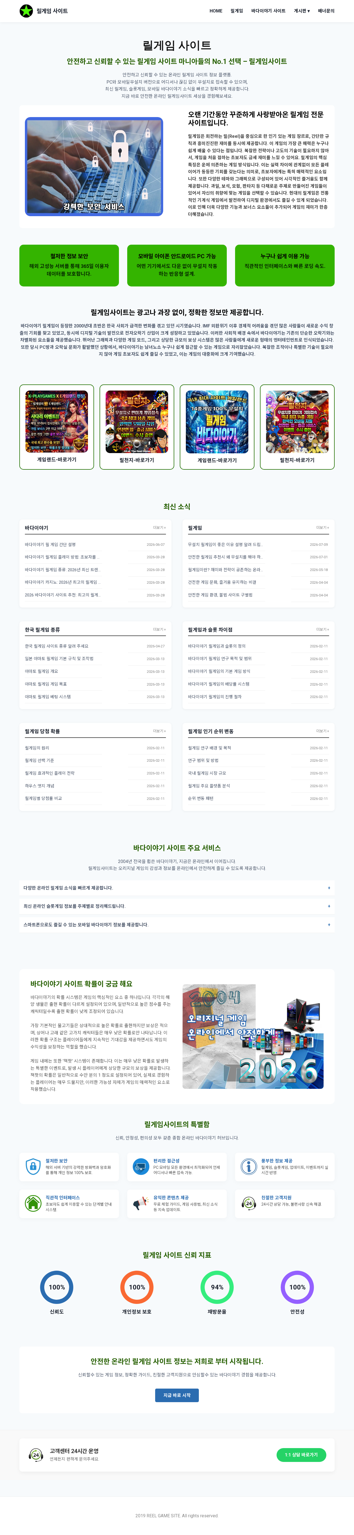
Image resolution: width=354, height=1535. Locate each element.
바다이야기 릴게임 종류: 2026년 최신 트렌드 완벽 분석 (72, 569)
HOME (216, 11)
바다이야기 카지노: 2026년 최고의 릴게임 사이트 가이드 (74, 582)
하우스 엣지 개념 (39, 786)
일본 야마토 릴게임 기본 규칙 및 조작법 (59, 658)
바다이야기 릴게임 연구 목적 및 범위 (220, 658)
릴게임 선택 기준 (39, 760)
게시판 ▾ (302, 11)
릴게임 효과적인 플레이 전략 (50, 773)
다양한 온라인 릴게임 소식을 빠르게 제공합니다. (68, 888)
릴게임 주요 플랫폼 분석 (209, 786)
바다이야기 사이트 (268, 11)
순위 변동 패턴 (201, 798)
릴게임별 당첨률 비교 (43, 798)
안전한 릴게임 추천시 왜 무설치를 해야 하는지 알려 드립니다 (241, 557)
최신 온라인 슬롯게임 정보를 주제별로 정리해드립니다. (75, 906)
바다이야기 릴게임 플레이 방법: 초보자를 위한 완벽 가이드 (75, 557)
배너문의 (326, 11)
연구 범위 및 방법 (203, 760)
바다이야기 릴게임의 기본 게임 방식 (219, 671)
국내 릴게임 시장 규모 (207, 773)
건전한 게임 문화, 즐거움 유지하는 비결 (222, 582)
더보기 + (159, 528)
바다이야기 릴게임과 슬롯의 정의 (217, 646)
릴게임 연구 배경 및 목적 (209, 748)
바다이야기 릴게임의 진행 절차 (215, 696)
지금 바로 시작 (177, 1395)
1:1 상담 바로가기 (301, 1455)
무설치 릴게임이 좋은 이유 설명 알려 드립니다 (228, 544)
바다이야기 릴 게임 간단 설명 (50, 544)
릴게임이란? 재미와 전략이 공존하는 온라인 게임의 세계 (237, 569)
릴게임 (237, 11)
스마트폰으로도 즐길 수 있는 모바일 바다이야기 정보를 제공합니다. (86, 924)
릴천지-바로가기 (136, 460)
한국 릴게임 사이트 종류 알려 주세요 (56, 646)
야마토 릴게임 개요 (41, 671)
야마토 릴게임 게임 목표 (46, 684)
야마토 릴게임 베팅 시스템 (48, 696)
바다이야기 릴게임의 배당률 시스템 (218, 684)
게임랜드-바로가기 (57, 459)
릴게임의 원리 (37, 748)
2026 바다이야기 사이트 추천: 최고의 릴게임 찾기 (68, 595)
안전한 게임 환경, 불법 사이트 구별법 (220, 595)
